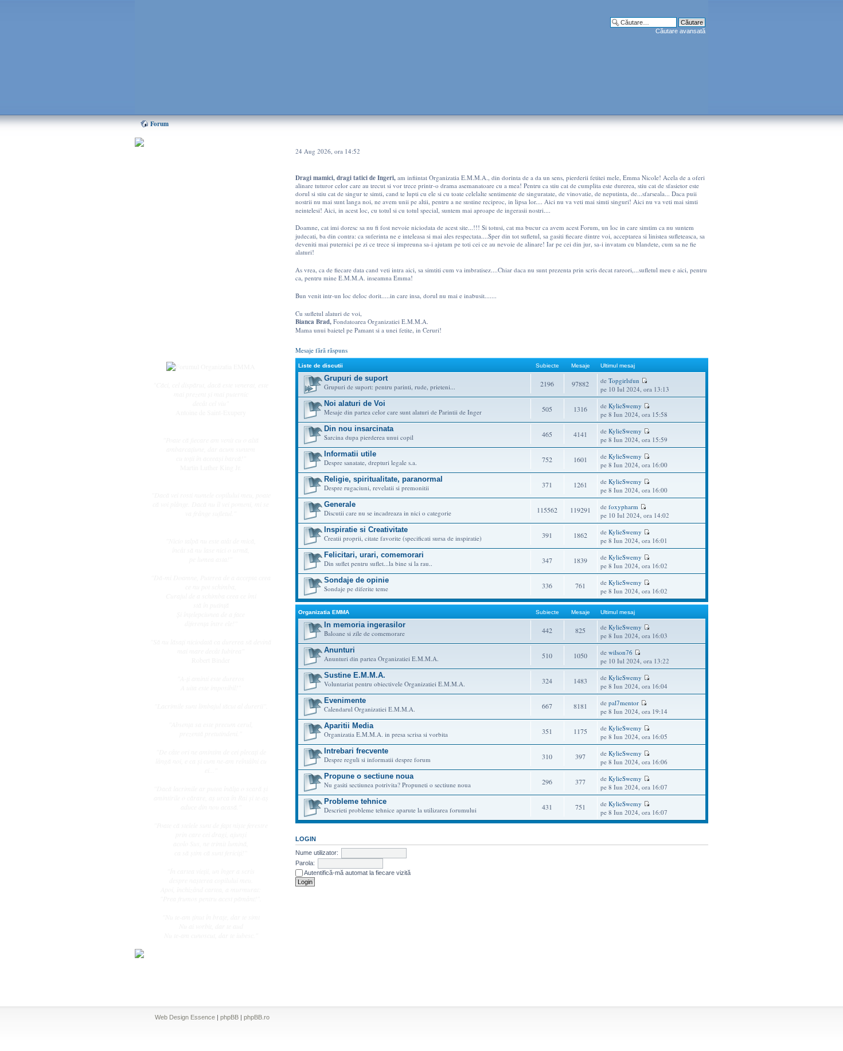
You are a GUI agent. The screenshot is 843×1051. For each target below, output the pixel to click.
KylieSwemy (625, 405)
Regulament (189, 297)
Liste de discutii (320, 365)
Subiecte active (193, 259)
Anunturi (339, 650)
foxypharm (623, 506)
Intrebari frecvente (356, 751)
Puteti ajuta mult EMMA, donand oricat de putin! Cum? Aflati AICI (204, 162)
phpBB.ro (257, 1017)
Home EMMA (193, 200)
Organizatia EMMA (323, 612)
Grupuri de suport (356, 378)
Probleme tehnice (355, 801)
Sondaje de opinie (356, 580)
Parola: (305, 862)
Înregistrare (188, 330)
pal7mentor (623, 702)
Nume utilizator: (316, 852)
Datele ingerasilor (197, 271)
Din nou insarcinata (358, 428)
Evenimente (345, 700)
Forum (159, 123)
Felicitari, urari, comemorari (374, 554)
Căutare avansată (680, 31)
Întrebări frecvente (198, 284)
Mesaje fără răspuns (321, 350)
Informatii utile (350, 454)
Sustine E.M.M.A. (354, 675)
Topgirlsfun (623, 380)
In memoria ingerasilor (364, 624)
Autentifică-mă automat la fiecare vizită (357, 872)
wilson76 (620, 652)
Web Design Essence (185, 1017)
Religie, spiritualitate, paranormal (383, 479)
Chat (179, 225)
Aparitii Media (348, 725)
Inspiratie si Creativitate (366, 529)
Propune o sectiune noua (368, 776)
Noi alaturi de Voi (354, 403)
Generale (340, 504)
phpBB (229, 1017)
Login (181, 343)
